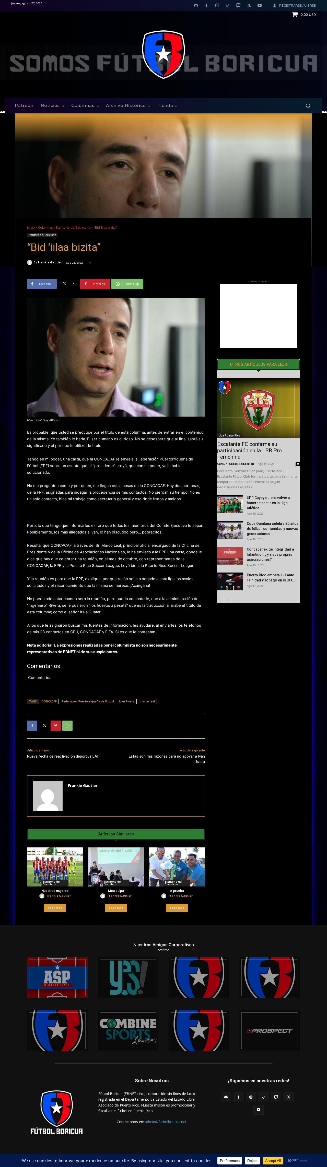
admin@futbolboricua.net (165, 1121)
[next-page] (228, 600)
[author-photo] (42, 896)
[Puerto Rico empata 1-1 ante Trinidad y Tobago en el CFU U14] (230, 581)
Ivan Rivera (127, 701)
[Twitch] (238, 6)
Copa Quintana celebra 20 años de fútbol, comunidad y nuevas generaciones (273, 528)
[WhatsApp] (67, 726)
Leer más (55, 908)
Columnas (45, 227)
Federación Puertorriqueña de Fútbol (88, 701)
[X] (249, 6)
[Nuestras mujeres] (55, 866)
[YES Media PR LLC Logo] (128, 977)
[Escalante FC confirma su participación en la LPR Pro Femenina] (258, 408)
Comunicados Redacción (235, 464)
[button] (308, 105)
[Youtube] (259, 6)
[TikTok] (228, 6)
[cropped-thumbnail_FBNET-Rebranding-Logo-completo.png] (269, 977)
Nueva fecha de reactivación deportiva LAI (62, 756)
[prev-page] (220, 600)
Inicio (31, 227)
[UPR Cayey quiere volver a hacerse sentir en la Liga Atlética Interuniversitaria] (230, 504)
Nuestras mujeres (54, 891)
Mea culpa (116, 891)
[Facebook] (206, 6)
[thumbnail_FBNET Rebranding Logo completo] (199, 977)
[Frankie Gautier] (30, 262)
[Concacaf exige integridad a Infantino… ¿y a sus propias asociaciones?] (230, 556)
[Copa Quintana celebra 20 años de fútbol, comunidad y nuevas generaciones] (230, 530)
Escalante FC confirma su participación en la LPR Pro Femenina (249, 450)
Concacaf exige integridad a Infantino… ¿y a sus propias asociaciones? (270, 554)
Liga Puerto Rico (229, 435)
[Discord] (196, 6)
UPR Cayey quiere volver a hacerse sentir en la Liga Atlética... (268, 503)
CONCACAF (49, 701)
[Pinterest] (56, 726)
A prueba (177, 891)
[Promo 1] (57, 977)
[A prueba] (177, 866)
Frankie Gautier (50, 262)
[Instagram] (217, 6)
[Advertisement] (258, 316)
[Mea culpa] (116, 866)
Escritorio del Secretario (73, 227)
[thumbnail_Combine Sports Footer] (128, 1030)
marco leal (147, 701)
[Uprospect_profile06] (269, 1030)
